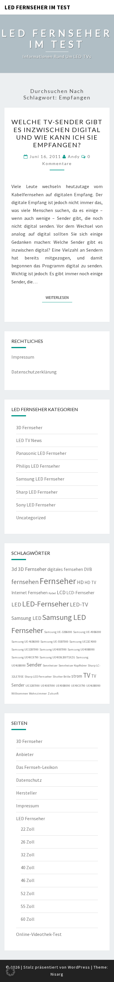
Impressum (22, 357)
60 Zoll (27, 919)
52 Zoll (27, 893)
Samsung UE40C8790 (25, 657)
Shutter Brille (61, 676)
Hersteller (26, 793)
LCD (61, 592)
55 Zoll (27, 906)
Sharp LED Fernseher (37, 492)
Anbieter (25, 754)
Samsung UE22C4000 (82, 641)
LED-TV (79, 604)
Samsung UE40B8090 (81, 649)
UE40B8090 (63, 686)
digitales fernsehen (65, 569)
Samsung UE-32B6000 (58, 632)
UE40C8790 (78, 686)
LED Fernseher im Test (37, 7)
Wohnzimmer (38, 693)
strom (76, 676)
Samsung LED (26, 618)
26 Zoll (27, 842)
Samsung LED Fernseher (40, 479)
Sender (34, 665)
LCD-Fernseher (80, 592)
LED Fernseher (30, 818)
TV (86, 675)
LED (16, 604)
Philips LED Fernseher (38, 466)
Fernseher (57, 581)
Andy (74, 156)
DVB (88, 569)
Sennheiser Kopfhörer (72, 665)
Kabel (52, 593)
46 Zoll (27, 880)
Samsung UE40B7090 (53, 649)
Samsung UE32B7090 (25, 649)
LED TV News (29, 440)
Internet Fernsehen (29, 592)
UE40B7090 (48, 686)
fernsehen (25, 582)
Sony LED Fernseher (36, 505)
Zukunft (53, 693)
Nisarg (57, 974)
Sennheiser (50, 665)
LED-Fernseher (45, 604)
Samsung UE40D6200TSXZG (57, 657)
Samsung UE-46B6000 (25, 641)
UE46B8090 (93, 686)
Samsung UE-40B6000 (87, 632)
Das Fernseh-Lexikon (37, 767)
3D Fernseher (29, 427)
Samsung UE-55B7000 (54, 641)
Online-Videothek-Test (39, 934)
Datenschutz (29, 780)
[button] (10, 971)
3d (14, 569)
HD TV (90, 582)
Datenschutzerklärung (34, 372)
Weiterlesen (59, 297)
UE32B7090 (32, 686)
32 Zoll (27, 855)
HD (80, 582)
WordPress (79, 967)
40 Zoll (27, 867)
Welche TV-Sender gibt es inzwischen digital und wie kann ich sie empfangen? (57, 133)
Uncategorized (31, 517)
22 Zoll (27, 829)
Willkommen (19, 693)
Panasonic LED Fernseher (41, 453)
